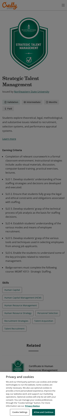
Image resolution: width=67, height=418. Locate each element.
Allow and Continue (43, 412)
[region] (33, 395)
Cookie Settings (19, 412)
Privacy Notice (32, 406)
